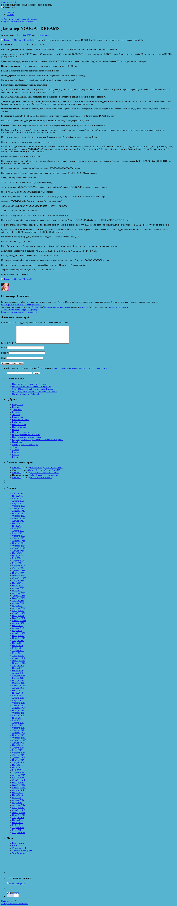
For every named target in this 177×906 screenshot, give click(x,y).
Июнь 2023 (17, 585)
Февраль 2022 (18, 608)
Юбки (15, 457)
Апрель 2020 (18, 650)
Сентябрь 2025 (19, 518)
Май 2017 (16, 720)
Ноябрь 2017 (18, 710)
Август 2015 (18, 763)
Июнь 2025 (17, 526)
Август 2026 (18, 493)
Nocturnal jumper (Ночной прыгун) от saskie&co (34, 391)
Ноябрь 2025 (18, 513)
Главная (10, 12)
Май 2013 (16, 825)
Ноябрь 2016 (18, 735)
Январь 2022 (18, 610)
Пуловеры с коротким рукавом (26, 437)
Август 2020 (18, 640)
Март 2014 (17, 802)
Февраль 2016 (18, 753)
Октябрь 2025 (18, 516)
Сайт (3, 358)
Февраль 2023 (18, 593)
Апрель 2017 (18, 723)
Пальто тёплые (19, 427)
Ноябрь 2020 (18, 635)
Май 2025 (16, 528)
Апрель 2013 (18, 827)
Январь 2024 (18, 568)
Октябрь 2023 (18, 575)
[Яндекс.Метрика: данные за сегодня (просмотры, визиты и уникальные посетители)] (16, 883)
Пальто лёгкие (19, 424)
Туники (15, 449)
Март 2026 (17, 503)
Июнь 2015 (17, 767)
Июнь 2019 (17, 670)
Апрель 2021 (18, 628)
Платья (15, 429)
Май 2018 (16, 695)
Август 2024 (18, 551)
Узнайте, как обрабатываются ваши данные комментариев (79, 368)
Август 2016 (18, 743)
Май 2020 (16, 648)
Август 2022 (18, 600)
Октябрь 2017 (18, 713)
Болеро (15, 407)
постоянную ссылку (118, 307)
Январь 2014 (18, 807)
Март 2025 (17, 533)
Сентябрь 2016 (19, 740)
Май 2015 (16, 770)
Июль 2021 (17, 625)
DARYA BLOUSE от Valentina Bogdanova (31, 386)
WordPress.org (18, 853)
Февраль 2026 (18, 506)
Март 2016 (17, 750)
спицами (83, 307)
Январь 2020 (18, 655)
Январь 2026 (18, 508)
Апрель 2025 (18, 531)
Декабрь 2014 (18, 780)
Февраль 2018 (18, 703)
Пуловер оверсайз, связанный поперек (30, 384)
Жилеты (16, 414)
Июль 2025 (17, 523)
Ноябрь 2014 (18, 782)
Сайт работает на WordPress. (14, 903)
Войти (15, 845)
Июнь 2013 (17, 822)
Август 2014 (18, 790)
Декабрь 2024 (18, 541)
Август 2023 (18, 580)
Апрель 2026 (18, 501)
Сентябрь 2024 (19, 548)
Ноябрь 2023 (18, 573)
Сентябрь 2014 (19, 787)
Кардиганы (17, 417)
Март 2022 (17, 605)
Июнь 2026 (17, 496)
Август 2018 (18, 688)
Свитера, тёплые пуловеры (56, 307)
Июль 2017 (17, 718)
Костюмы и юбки (20, 419)
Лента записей (19, 848)
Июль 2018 (17, 690)
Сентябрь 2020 (19, 638)
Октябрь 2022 (18, 598)
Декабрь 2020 (18, 633)
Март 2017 (17, 725)
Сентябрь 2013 (19, 815)
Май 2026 (16, 498)
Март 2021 (17, 630)
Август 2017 (18, 715)
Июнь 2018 (17, 693)
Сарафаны (17, 442)
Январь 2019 (18, 678)
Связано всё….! (8, 2)
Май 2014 (16, 797)
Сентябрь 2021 (19, 620)
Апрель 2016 (18, 748)
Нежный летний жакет (41, 477)
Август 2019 (18, 665)
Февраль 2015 (18, 775)
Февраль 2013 (18, 832)
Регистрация (18, 843)
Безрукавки (17, 404)
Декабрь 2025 (18, 511)
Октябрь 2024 (18, 546)
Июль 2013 (17, 820)
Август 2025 (18, 521)
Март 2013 (17, 830)
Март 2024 (17, 563)
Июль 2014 (17, 792)
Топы (14, 447)
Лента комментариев (22, 850)
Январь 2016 (18, 755)
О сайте (10, 14)
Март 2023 (17, 590)
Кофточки (17, 422)
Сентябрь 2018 (19, 685)
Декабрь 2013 (18, 810)
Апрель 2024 (18, 561)
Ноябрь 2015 (18, 760)
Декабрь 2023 (18, 571)
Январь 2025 (18, 538)
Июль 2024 (17, 553)
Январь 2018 (18, 705)
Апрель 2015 (18, 772)
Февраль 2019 (18, 675)
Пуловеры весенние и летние (26, 434)
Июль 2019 (17, 668)
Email (4, 353)
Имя (4, 347)
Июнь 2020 (17, 645)
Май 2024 (16, 558)
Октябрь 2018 (18, 683)
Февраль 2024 (18, 566)
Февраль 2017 (18, 728)
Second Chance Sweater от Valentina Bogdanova (33, 389)
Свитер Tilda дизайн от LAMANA (46, 467)
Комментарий (8, 343)
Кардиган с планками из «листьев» (19, 22)
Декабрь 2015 (18, 758)
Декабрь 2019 (18, 658)
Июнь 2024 (17, 556)
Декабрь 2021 (18, 613)
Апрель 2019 (18, 673)
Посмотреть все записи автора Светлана (21, 304)
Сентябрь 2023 (19, 578)
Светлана (44, 35)
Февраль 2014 (18, 805)
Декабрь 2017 (18, 708)
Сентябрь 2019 (19, 663)
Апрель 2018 (18, 698)
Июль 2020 (17, 643)
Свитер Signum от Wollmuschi (26, 394)
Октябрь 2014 (18, 785)
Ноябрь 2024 (18, 543)
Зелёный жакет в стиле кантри (44, 472)
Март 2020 (17, 653)
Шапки (15, 452)
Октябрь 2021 (18, 618)
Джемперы (37, 307)
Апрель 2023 (18, 588)
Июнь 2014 (17, 795)
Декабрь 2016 (18, 733)
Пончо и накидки (20, 432)
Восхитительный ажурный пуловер (19, 19)
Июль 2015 (17, 765)
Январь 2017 (18, 730)
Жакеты (16, 412)
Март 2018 (17, 700)
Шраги (15, 454)
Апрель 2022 (18, 603)
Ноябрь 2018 (18, 680)
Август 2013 (18, 817)
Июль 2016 (17, 745)
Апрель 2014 (18, 800)
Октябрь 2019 (18, 660)
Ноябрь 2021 (18, 615)
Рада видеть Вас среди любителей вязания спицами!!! (37, 439)
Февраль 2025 (18, 536)
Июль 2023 (17, 583)
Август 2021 (18, 623)
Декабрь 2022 (18, 595)
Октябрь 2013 (18, 812)
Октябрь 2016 (18, 738)
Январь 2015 (18, 777)
